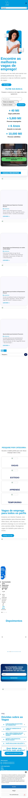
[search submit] (25, 354)
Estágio (14, 477)
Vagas (14, 465)
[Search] (26, 8)
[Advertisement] (14, 19)
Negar (14, 790)
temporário (15, 502)
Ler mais (3, 612)
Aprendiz (15, 490)
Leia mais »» (6, 216)
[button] (26, 772)
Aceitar (14, 786)
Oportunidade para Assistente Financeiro (13, 334)
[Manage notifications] (24, 795)
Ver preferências (14, 794)
